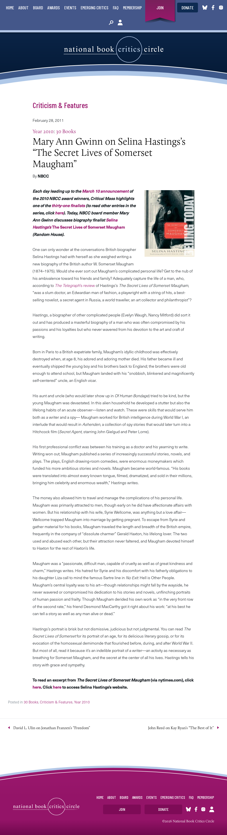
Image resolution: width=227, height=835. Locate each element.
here (59, 213)
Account (120, 22)
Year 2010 (43, 131)
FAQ (116, 7)
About (23, 7)
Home (10, 7)
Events (70, 7)
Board (38, 7)
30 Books (66, 131)
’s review (75, 285)
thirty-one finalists (68, 205)
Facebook (214, 7)
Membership (132, 7)
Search (111, 22)
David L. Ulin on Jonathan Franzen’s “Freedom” (51, 727)
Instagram (221, 7)
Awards (53, 7)
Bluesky (204, 7)
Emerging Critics (94, 7)
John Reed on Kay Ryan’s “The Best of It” (181, 727)
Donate (188, 7)
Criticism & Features (60, 105)
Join (160, 7)
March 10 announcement (105, 191)
